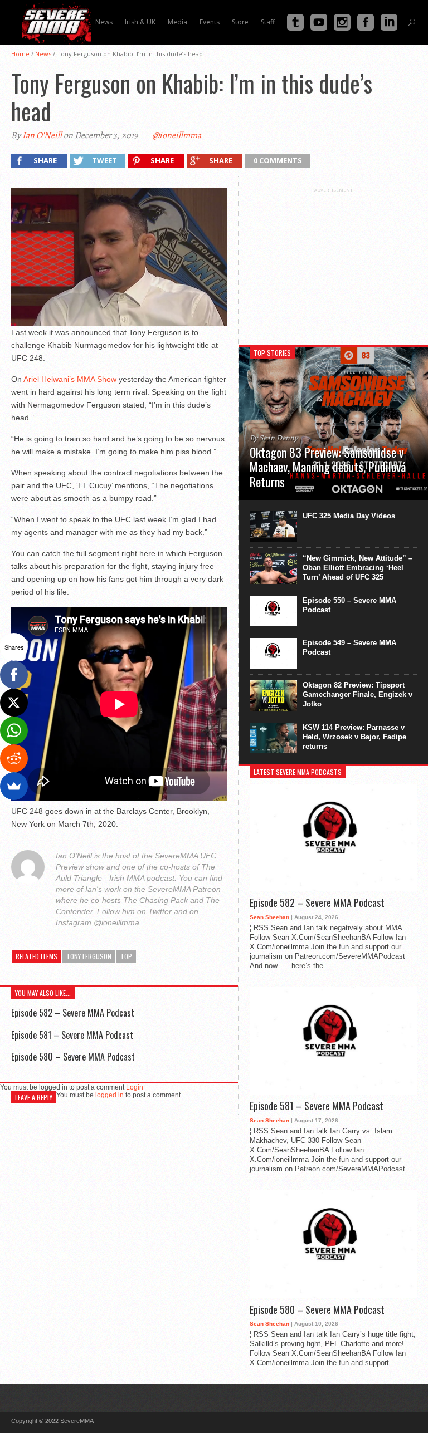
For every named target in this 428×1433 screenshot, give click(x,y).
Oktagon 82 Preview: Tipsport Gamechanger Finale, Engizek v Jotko (357, 694)
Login (134, 1087)
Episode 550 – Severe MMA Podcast (349, 605)
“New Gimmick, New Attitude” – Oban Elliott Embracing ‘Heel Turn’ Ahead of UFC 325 (357, 567)
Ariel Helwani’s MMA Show (69, 379)
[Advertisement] (333, 262)
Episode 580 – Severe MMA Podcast (73, 1056)
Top (126, 956)
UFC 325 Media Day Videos (349, 516)
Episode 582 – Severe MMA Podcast (72, 1012)
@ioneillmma (176, 135)
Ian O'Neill (42, 135)
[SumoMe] (14, 786)
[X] (14, 702)
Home (20, 54)
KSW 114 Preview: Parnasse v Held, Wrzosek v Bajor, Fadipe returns (354, 736)
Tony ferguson (88, 956)
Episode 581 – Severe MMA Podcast (72, 1035)
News (43, 54)
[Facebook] (14, 675)
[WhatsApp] (14, 730)
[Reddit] (14, 758)
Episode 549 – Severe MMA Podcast (349, 647)
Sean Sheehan (269, 917)
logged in (109, 1095)
